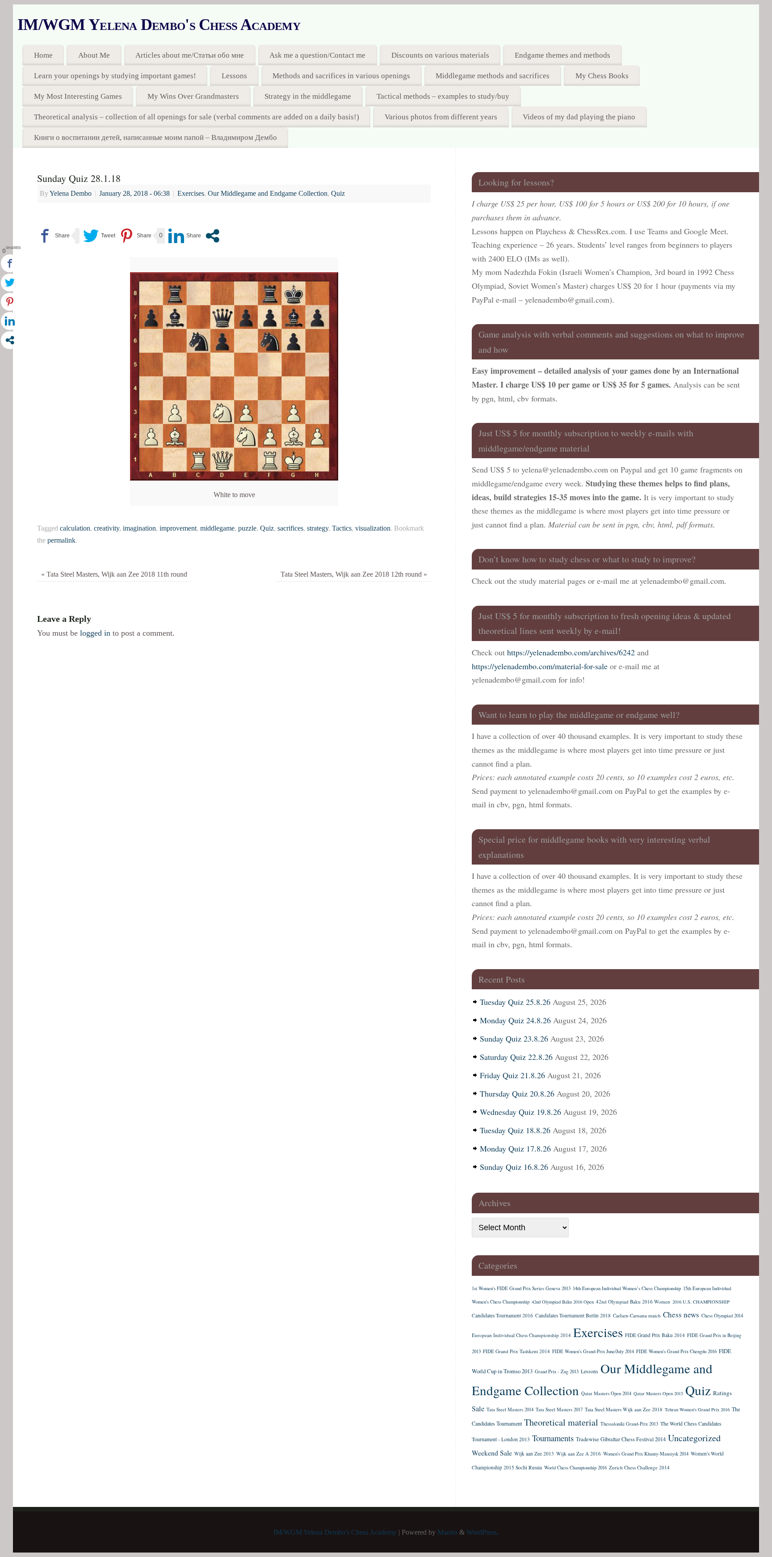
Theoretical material (561, 1422)
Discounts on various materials (440, 55)
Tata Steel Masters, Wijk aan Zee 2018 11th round (114, 574)
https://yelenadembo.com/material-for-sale (540, 666)
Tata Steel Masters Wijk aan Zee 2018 (624, 1409)
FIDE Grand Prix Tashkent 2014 (516, 1351)
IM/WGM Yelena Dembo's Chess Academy (158, 25)
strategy (317, 528)
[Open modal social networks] (212, 236)
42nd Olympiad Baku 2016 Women (633, 1301)
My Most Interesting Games (78, 96)
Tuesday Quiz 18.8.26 (515, 1130)
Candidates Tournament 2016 (502, 1315)
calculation (75, 528)
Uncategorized (694, 1438)
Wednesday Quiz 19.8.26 (520, 1111)
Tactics (342, 528)
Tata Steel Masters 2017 (559, 1409)
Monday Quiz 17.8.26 (515, 1148)
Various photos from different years (441, 117)
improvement (178, 528)
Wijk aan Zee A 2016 (578, 1453)
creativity (106, 528)
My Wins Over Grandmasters (193, 96)
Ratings (722, 1393)
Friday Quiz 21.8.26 (512, 1075)
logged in (95, 633)
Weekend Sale (492, 1452)
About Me (94, 55)
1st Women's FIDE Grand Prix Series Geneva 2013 (521, 1288)
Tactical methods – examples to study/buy (443, 96)
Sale (478, 1409)
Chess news (681, 1314)
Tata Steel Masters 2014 (510, 1409)
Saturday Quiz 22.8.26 (516, 1056)
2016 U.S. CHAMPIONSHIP (701, 1302)
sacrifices (290, 528)
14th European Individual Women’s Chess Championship (627, 1288)
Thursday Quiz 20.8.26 (517, 1093)
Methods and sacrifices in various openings (341, 76)
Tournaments (553, 1437)
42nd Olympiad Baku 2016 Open (563, 1302)
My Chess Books (602, 76)
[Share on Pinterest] (135, 236)
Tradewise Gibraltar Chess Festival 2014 (621, 1439)
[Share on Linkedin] (184, 236)
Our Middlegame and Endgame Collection (267, 194)
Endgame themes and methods (562, 55)
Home (43, 55)
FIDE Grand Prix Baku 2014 (655, 1335)
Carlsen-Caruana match (637, 1315)
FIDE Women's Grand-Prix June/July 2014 (593, 1351)
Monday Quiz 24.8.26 (515, 1020)
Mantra (447, 1532)
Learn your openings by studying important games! (115, 76)
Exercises (190, 194)
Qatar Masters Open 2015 (658, 1393)
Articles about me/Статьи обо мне (189, 55)
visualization (372, 528)
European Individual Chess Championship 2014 (521, 1335)
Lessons (234, 76)
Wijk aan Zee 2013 (534, 1453)
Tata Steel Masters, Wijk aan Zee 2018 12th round (354, 574)
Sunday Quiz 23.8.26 (514, 1038)
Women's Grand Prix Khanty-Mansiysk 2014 (645, 1454)
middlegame (217, 528)
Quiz (338, 194)
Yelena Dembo (71, 194)
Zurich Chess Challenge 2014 (639, 1467)
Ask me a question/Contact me (317, 55)
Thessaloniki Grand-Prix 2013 (629, 1424)
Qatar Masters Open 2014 (606, 1393)
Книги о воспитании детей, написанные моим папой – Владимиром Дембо (155, 137)
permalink (61, 540)
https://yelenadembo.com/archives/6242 (571, 652)
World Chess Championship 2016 (575, 1467)
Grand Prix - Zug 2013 (557, 1371)
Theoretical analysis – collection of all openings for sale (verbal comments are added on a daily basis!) (196, 117)
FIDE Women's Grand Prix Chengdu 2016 (676, 1351)
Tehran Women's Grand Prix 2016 (697, 1409)
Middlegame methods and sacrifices (493, 76)
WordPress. (482, 1532)
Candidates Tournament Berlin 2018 (573, 1315)
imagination (139, 528)
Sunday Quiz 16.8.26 (514, 1166)
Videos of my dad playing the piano (579, 117)
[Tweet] (99, 236)
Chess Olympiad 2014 (722, 1315)
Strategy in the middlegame (307, 96)
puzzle (247, 528)
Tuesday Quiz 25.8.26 (515, 1001)
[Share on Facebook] (53, 236)
